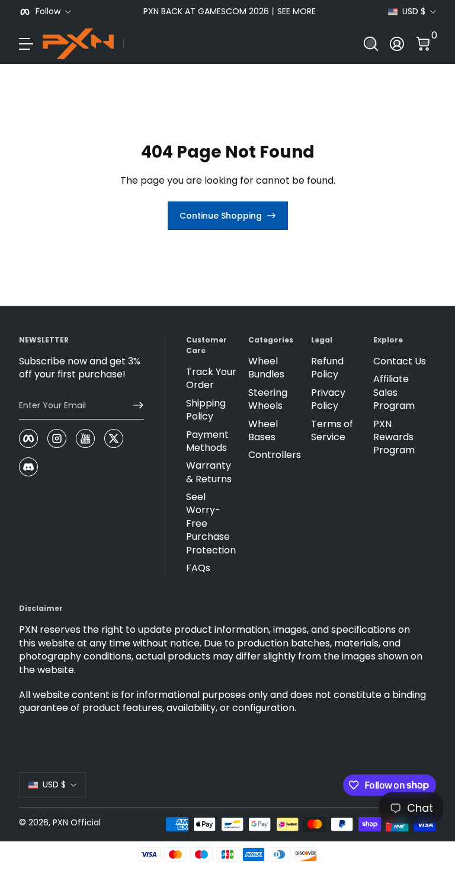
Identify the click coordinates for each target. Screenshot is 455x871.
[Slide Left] (90, 11)
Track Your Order (211, 379)
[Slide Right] (369, 11)
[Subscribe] (133, 405)
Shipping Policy (206, 410)
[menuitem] (212, 379)
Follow (48, 11)
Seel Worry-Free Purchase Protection (211, 524)
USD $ (413, 11)
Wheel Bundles (266, 368)
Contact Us (399, 361)
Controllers (274, 455)
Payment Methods (207, 441)
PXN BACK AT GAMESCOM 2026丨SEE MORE (229, 11)
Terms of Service (332, 431)
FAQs (198, 568)
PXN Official (77, 822)
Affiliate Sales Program (394, 392)
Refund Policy (327, 368)
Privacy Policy (328, 399)
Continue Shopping (221, 216)
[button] (371, 44)
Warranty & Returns (209, 472)
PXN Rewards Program (394, 437)
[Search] (371, 44)
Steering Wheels (267, 399)
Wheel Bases (263, 431)
